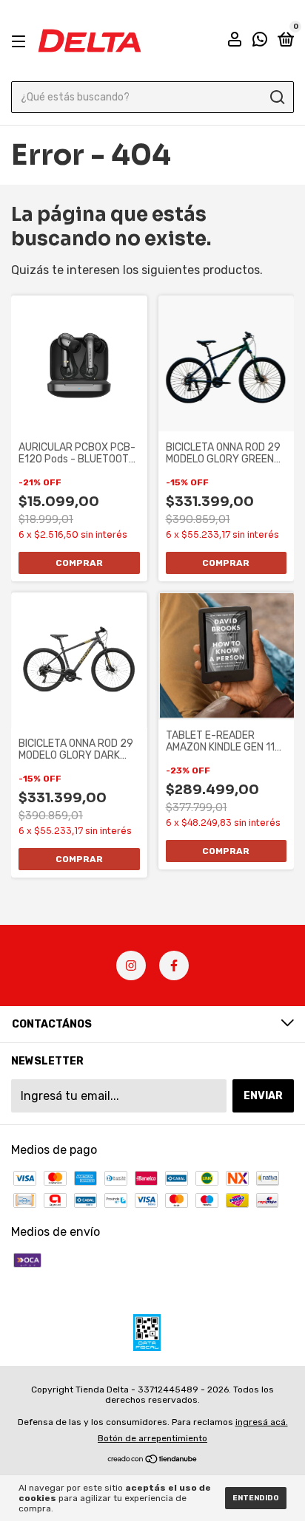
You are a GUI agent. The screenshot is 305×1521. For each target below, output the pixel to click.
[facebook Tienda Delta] (174, 965)
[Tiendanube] (153, 1460)
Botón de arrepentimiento (152, 1438)
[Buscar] (276, 97)
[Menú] (21, 41)
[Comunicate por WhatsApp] (259, 41)
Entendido (255, 1498)
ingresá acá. (261, 1422)
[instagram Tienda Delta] (131, 965)
